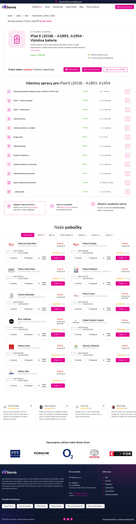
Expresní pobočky (25, 506)
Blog (81, 7)
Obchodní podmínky (111, 494)
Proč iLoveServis (92, 7)
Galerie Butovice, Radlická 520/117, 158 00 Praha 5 (97, 271)
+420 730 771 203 (83, 276)
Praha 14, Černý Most (27, 243)
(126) (63, 253)
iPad (26, 16)
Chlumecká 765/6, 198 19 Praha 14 (27, 246)
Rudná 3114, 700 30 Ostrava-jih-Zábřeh (29, 348)
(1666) (63, 329)
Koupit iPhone (71, 7)
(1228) (127, 278)
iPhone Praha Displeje (75, 506)
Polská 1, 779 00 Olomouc (90, 348)
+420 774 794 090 (18, 251)
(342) (63, 304)
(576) (128, 329)
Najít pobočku (73, 69)
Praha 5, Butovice (90, 269)
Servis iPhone (8, 506)
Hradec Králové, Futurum (93, 320)
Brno (52, 235)
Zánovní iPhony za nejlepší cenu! (70, 2)
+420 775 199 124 (18, 276)
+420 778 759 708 (88, 278)
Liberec (109, 235)
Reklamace (108, 484)
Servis (47, 7)
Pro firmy (108, 481)
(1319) (127, 304)
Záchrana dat (58, 7)
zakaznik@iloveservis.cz (80, 493)
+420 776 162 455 (18, 302)
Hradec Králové (66, 235)
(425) (128, 355)
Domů (10, 16)
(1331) (127, 253)
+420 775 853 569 (88, 253)
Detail (57, 258)
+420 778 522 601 (83, 327)
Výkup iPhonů (109, 491)
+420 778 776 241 (88, 304)
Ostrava (82, 235)
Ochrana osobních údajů (126, 519)
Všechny (27, 235)
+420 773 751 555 (83, 353)
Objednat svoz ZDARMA (117, 70)
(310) (63, 278)
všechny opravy (66, 207)
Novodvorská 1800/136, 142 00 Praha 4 (29, 271)
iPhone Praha (41, 506)
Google (35, 207)
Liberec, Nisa (23, 371)
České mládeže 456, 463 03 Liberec (27, 373)
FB (30, 207)
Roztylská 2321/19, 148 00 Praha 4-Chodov (95, 246)
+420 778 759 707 (23, 329)
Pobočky (37, 7)
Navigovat (29, 258)
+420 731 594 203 (18, 327)
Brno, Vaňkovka (24, 319)
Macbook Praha (56, 506)
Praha (41, 235)
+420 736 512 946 (18, 353)
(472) (63, 381)
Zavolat (14, 258)
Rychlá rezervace (126, 7)
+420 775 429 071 (18, 378)
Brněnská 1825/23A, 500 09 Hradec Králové (95, 322)
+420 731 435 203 (83, 302)
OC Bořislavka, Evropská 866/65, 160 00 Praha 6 (31, 297)
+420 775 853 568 (83, 251)
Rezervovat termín (93, 69)
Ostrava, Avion (24, 345)
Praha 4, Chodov (89, 243)
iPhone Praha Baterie (95, 506)
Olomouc (96, 235)
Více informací (35, 50)
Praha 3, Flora (89, 293)
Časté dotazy (109, 488)
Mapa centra (44, 258)
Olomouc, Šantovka (91, 345)
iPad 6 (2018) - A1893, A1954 (43, 16)
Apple (18, 16)
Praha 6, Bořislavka (26, 294)
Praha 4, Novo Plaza (26, 269)
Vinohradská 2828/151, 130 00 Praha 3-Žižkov (95, 296)
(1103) (63, 355)
